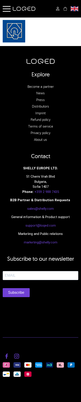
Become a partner (40, 86)
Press (40, 99)
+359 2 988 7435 (46, 192)
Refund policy (40, 119)
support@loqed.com (40, 225)
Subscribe (16, 292)
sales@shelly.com (40, 209)
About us (40, 139)
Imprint (40, 113)
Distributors (40, 106)
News (40, 93)
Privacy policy (40, 132)
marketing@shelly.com (40, 242)
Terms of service (40, 126)
